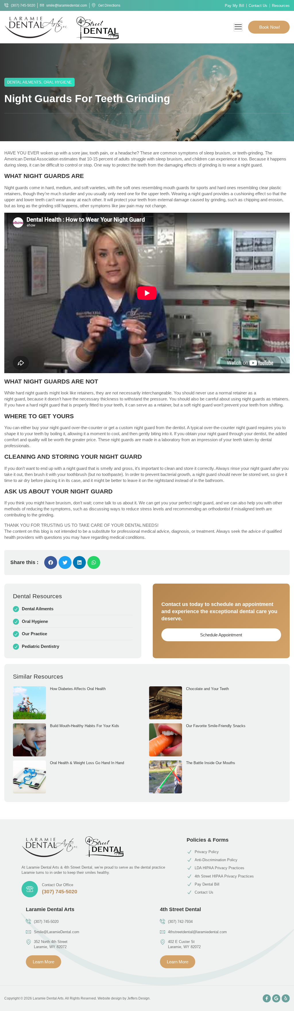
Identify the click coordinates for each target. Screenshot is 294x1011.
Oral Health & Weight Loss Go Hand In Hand (87, 763)
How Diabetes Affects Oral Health (78, 689)
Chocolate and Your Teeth (207, 689)
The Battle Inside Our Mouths (210, 763)
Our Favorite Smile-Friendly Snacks (215, 726)
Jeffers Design (138, 998)
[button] (50, 562)
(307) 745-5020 (59, 891)
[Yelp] (286, 998)
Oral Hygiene (58, 82)
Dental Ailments (24, 82)
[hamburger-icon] (238, 27)
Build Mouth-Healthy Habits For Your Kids (84, 726)
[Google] (276, 998)
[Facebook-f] (267, 998)
